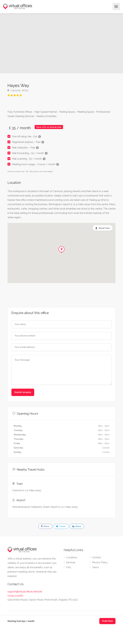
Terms (95, 567)
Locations (71, 557)
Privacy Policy (100, 562)
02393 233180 (15, 595)
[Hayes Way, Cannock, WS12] (31, 43)
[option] (92, 43)
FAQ (68, 567)
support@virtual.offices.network (25, 591)
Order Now (107, 621)
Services (70, 562)
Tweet (62, 526)
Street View (104, 228)
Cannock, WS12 (19, 90)
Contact (96, 557)
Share (46, 526)
